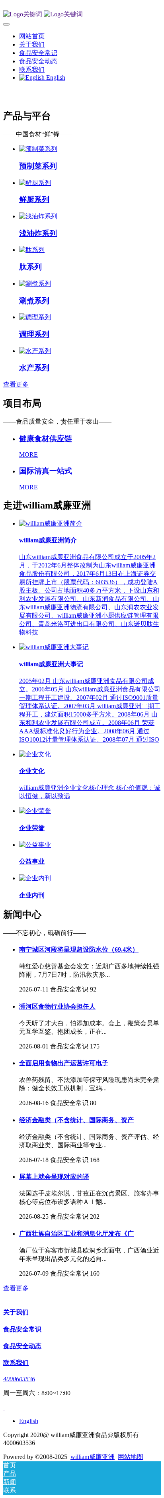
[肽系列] (32, 249)
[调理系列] (35, 317)
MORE (28, 454)
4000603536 (19, 1379)
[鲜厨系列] (35, 182)
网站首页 (32, 36)
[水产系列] (35, 351)
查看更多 (16, 384)
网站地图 (130, 1456)
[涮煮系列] (35, 283)
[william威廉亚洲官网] (82, 14)
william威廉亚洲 (92, 1456)
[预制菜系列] (38, 148)
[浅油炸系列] (38, 216)
